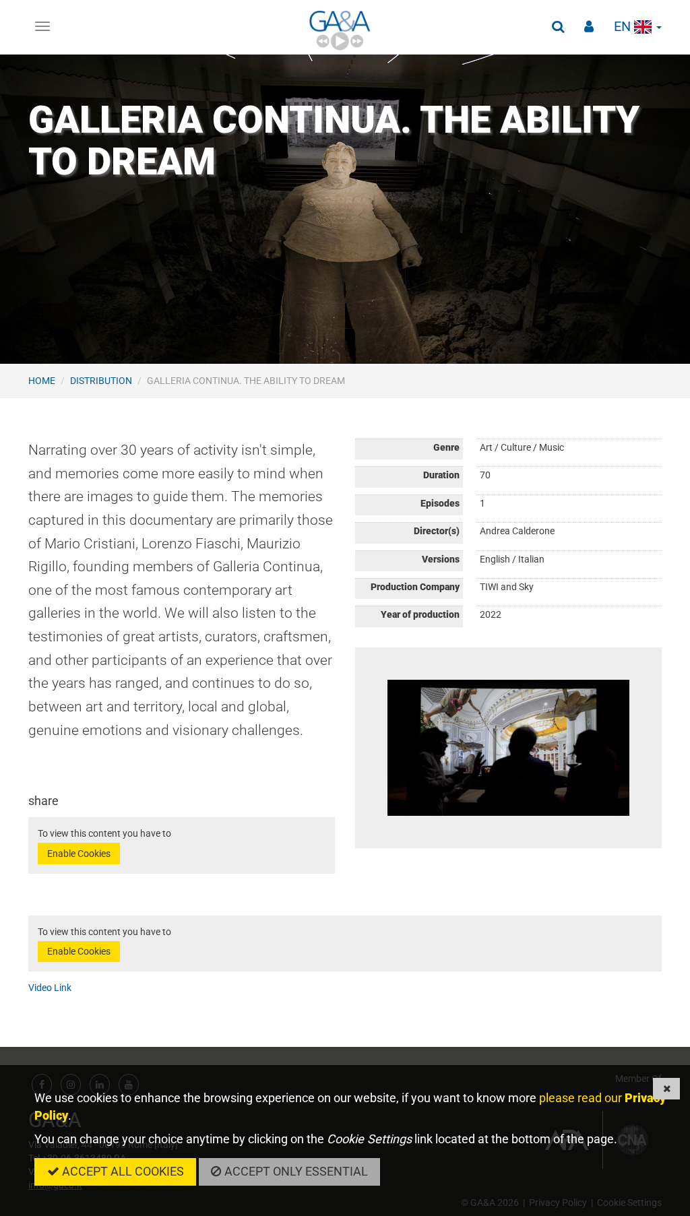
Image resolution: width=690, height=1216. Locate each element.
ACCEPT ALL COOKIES (121, 1171)
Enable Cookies (79, 853)
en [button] (624, 26)
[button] (558, 27)
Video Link (49, 987)
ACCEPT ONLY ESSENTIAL (295, 1171)
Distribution (101, 380)
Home (41, 380)
